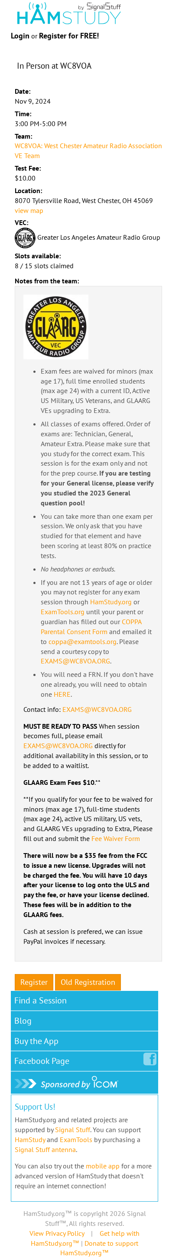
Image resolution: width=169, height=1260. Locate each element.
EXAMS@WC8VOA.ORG (75, 661)
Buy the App (36, 1041)
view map (29, 210)
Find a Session (40, 1000)
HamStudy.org (111, 601)
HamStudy (30, 1139)
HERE (62, 694)
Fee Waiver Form (115, 838)
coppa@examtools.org (83, 641)
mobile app (103, 1166)
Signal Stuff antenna (45, 1149)
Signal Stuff (72, 1129)
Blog (23, 1020)
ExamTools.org (62, 611)
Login (20, 36)
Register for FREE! (69, 36)
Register (34, 982)
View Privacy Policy (56, 1233)
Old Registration (88, 982)
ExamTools (76, 1139)
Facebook (41, 1060)
